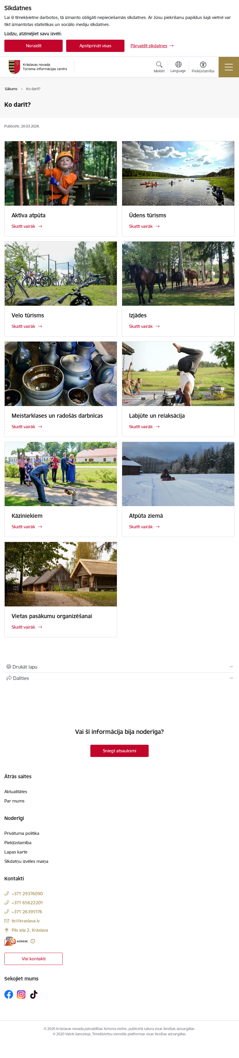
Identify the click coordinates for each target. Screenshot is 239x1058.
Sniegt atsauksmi (119, 750)
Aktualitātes (15, 791)
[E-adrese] (16, 941)
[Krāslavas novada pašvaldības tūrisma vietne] (38, 67)
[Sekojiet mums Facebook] (8, 994)
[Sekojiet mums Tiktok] (33, 994)
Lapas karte (15, 852)
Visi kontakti (33, 958)
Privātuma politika (21, 833)
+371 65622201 (27, 902)
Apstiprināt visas (95, 45)
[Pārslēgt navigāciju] (229, 67)
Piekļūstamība (17, 842)
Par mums (14, 801)
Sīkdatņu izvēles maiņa (26, 861)
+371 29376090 (27, 893)
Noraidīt (33, 45)
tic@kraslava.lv (26, 921)
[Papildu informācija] (33, 941)
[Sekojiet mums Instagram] (21, 994)
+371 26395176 (27, 911)
